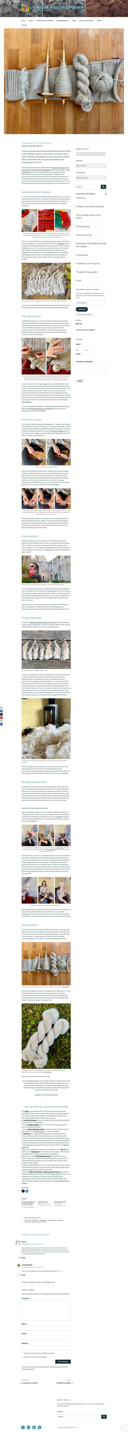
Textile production (32, 1218)
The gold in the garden (86, 272)
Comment (26, 1298)
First (77, 350)
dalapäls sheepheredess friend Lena (43, 622)
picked (59, 817)
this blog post (26, 402)
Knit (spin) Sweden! (43, 1156)
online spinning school (35, 1129)
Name (24, 1324)
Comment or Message (85, 361)
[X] (1, 714)
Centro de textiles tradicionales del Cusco (44, 1172)
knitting (28, 1220)
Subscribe (82, 309)
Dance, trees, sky (84, 235)
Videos (99, 20)
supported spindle (55, 1220)
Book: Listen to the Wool (45, 20)
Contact (24, 25)
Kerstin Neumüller (50, 849)
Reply (23, 1258)
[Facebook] (1, 711)
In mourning (82, 255)
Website (25, 1343)
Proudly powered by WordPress (67, 1427)
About (31, 20)
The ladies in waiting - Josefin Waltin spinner (41, 1282)
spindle (35, 1220)
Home (23, 20)
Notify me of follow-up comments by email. (39, 1353)
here (57, 485)
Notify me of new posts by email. (35, 1357)
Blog (74, 20)
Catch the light (58, 431)
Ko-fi (63, 1149)
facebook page (33, 1125)
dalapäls (61, 243)
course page (39, 1131)
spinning (43, 1220)
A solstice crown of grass (88, 263)
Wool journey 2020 (60, 1201)
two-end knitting (39, 1222)
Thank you (81, 198)
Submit (79, 381)
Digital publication (63, 20)
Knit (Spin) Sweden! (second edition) (39, 409)
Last (87, 350)
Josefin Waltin (45, 143)
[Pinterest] (1, 717)
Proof (78, 280)
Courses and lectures (86, 20)
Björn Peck (60, 847)
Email (24, 1334)
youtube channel (30, 1120)
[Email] (1, 721)
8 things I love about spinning (90, 206)
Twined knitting (42, 1201)
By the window (83, 226)
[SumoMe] (1, 724)
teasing (27, 1222)
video (48, 550)
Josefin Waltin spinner (57, 7)
